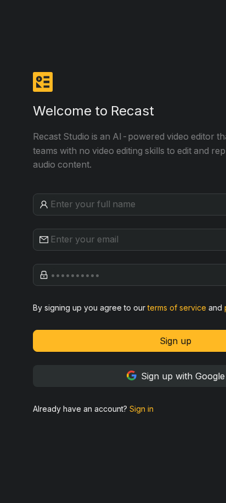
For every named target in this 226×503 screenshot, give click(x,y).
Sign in (141, 408)
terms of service (177, 307)
